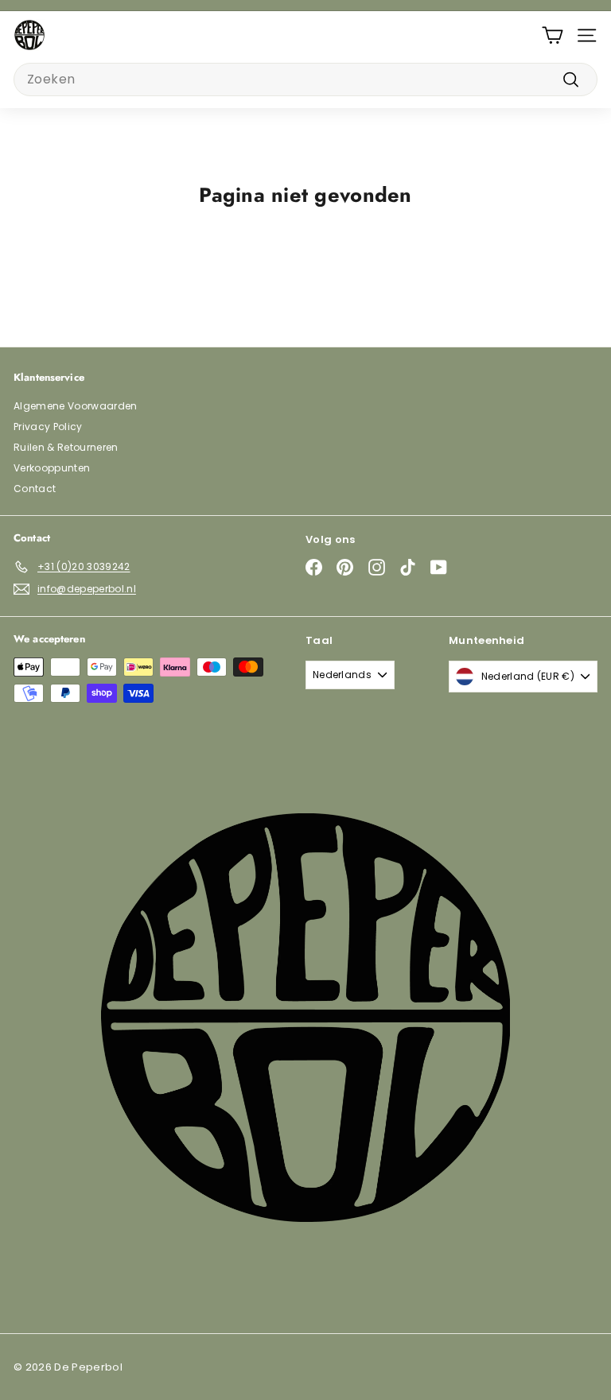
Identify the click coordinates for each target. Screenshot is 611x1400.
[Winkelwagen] (552, 35)
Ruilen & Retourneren (66, 447)
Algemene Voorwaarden (76, 406)
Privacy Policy (48, 426)
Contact (35, 488)
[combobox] (305, 79)
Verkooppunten (52, 468)
